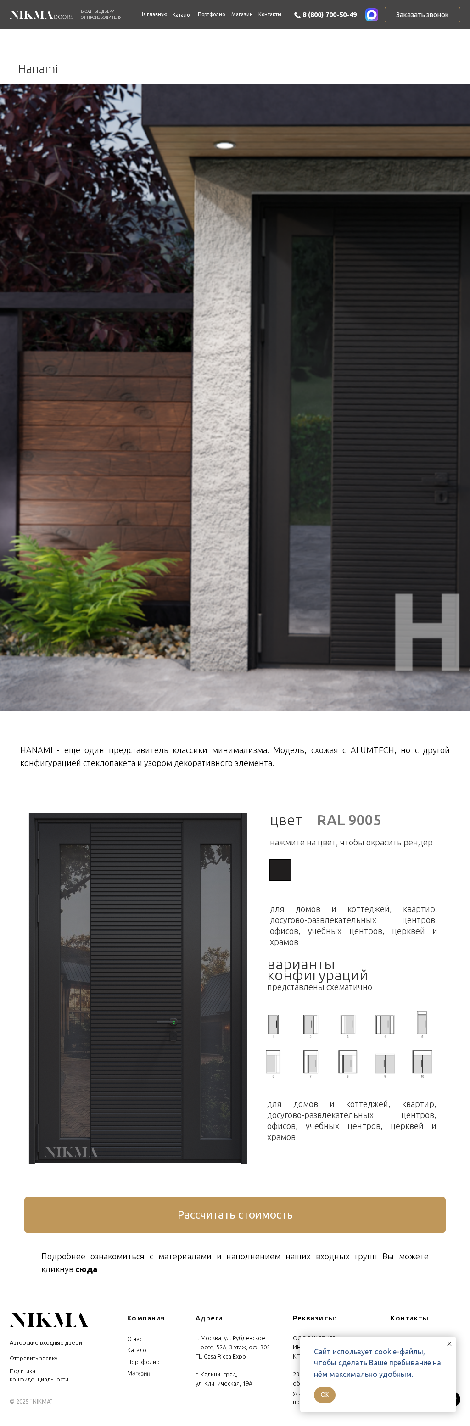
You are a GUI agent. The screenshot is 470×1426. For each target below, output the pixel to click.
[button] (422, 14)
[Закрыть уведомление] (449, 1343)
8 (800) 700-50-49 (329, 14)
